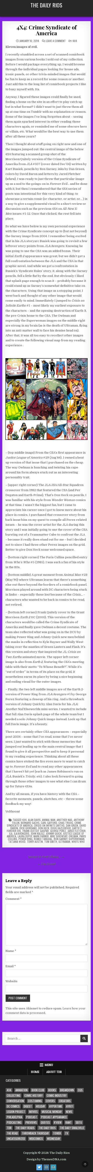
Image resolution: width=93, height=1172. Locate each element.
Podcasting (14, 1122)
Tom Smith (50, 841)
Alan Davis (34, 820)
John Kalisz (37, 833)
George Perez (58, 831)
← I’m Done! (46, 863)
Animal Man (48, 820)
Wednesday (53, 1139)
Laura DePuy (25, 836)
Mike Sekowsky (58, 836)
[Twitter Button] (39, 1167)
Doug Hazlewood (61, 828)
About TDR (54, 1072)
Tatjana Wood (17, 841)
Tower (57, 1133)
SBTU (79, 1122)
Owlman (73, 836)
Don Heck (43, 828)
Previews (31, 1122)
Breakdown (67, 1090)
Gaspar (44, 831)
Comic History (33, 1095)
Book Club (38, 1090)
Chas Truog (65, 823)
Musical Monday (52, 1112)
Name (10, 951)
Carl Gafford (49, 823)
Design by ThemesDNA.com (46, 1159)
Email (10, 966)
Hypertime (55, 1106)
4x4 (74, 41)
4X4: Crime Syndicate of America (46, 30)
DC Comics (13, 1106)
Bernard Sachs (30, 823)
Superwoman (76, 839)
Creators (65, 1101)
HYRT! (69, 1106)
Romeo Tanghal (43, 839)
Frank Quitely (31, 831)
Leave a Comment (56, 41)
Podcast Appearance (54, 1117)
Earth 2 (77, 828)
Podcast (31, 1117)
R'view (57, 1122)
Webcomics (36, 1139)
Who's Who (78, 841)
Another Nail (64, 820)
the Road (12, 1133)
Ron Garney (60, 839)
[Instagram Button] (46, 1167)
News (69, 1112)
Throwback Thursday (35, 1133)
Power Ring (26, 839)
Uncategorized (16, 1139)
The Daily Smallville (72, 1128)
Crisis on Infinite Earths (49, 825)
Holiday (40, 1106)
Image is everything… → (46, 856)
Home (35, 1072)
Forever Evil (14, 831)
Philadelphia (14, 1117)
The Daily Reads (25, 1128)
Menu (49, 1065)
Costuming (35, 1101)
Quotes (45, 1122)
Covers (50, 1101)
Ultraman (64, 841)
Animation (21, 1090)
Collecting (13, 1095)
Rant (68, 1122)
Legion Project (16, 1112)
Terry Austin (35, 841)
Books (52, 1090)
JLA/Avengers (21, 833)
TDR (9, 1128)
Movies (33, 1112)
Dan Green (72, 825)
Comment (13, 899)
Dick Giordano (28, 828)
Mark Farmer (41, 836)
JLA (10, 833)
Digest (28, 1106)
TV (66, 1133)
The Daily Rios (46, 5)
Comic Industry (57, 1095)
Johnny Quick (54, 833)
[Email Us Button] (53, 1167)
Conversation (15, 1101)
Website (11, 981)
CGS (80, 1090)
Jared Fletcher (76, 831)
